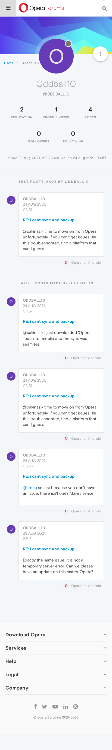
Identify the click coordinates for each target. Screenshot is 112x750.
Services (15, 648)
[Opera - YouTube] (55, 706)
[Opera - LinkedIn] (66, 706)
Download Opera (25, 634)
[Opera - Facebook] (35, 706)
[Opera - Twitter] (44, 706)
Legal (11, 674)
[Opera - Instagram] (75, 706)
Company (16, 688)
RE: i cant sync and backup (48, 220)
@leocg (30, 487)
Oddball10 (34, 199)
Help (10, 661)
